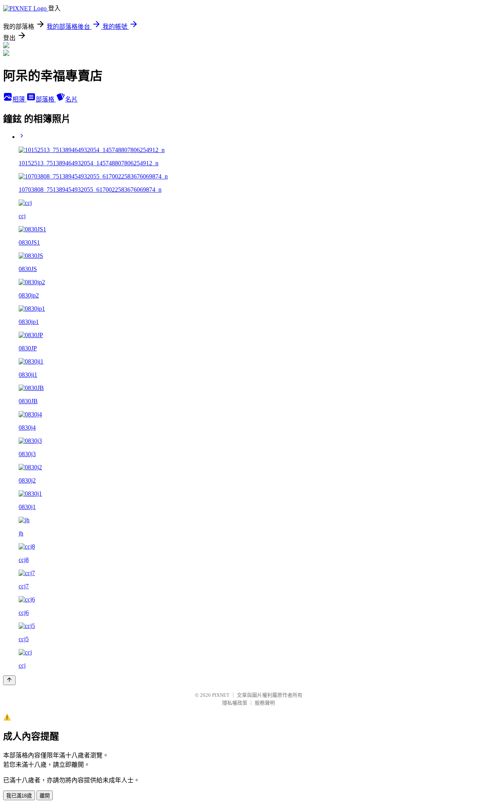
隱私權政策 (234, 703)
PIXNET (220, 695)
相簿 (19, 99)
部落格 (46, 99)
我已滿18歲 (19, 796)
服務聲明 (265, 703)
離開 (45, 796)
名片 (71, 99)
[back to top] (9, 680)
